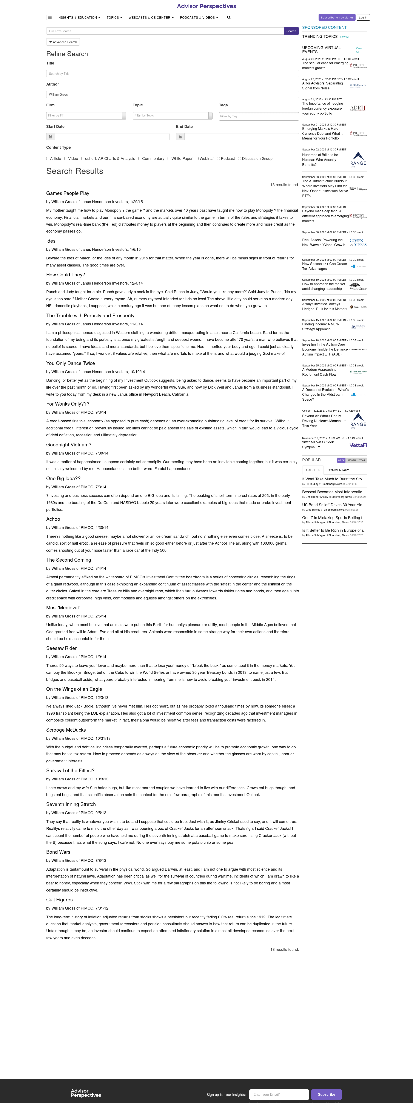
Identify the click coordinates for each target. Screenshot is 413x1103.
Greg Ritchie (313, 509)
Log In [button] (363, 17)
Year (362, 460)
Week (341, 460)
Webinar (206, 158)
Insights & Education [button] (77, 17)
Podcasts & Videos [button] (198, 17)
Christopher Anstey (317, 496)
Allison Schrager (315, 522)
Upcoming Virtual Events (321, 49)
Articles (313, 470)
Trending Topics (320, 36)
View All (344, 36)
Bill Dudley (312, 484)
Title (50, 63)
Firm (50, 105)
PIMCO (87, 412)
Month (352, 460)
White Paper (181, 158)
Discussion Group (257, 158)
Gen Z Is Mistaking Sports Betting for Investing (342, 517)
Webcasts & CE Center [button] (150, 17)
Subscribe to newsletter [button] (337, 17)
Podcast (227, 158)
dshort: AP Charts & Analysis (109, 158)
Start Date (55, 126)
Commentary (152, 158)
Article (55, 158)
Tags (223, 105)
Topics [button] (113, 17)
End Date (184, 126)
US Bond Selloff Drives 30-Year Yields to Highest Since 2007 (354, 504)
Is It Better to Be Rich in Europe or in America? (342, 530)
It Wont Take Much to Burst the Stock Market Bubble (347, 478)
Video (72, 158)
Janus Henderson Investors (104, 201)
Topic (138, 105)
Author (52, 84)
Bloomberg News (332, 484)
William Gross (63, 201)
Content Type (58, 147)
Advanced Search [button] (64, 42)
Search (291, 31)
